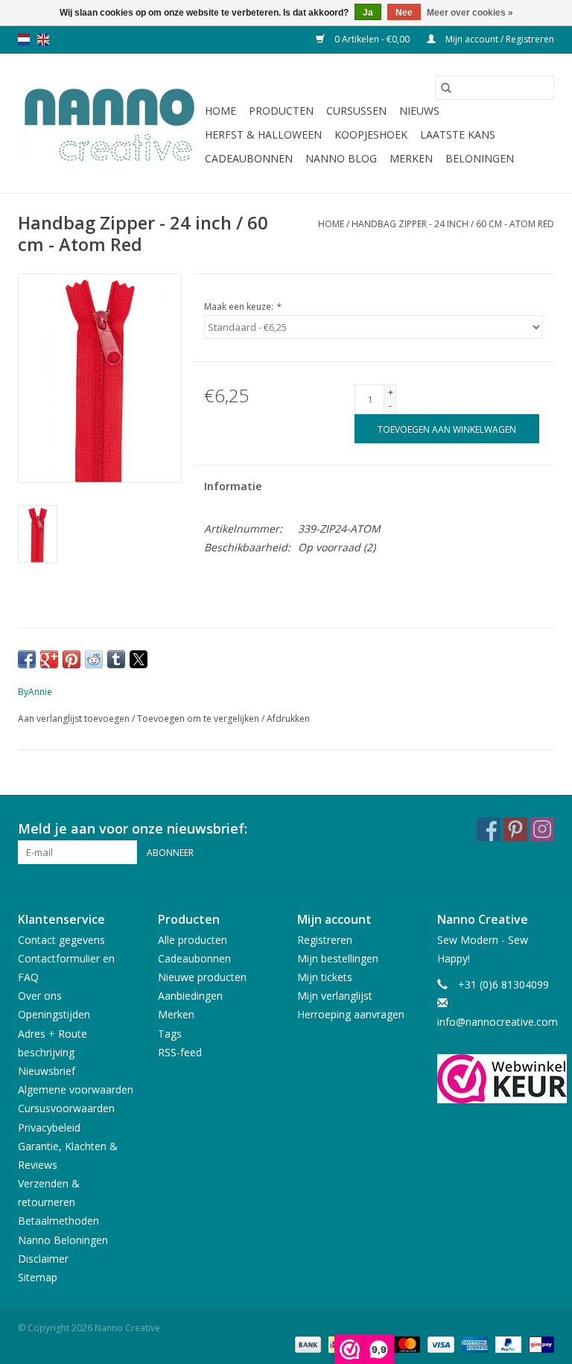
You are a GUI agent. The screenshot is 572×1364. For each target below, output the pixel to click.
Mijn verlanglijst (334, 996)
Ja (368, 12)
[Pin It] (71, 659)
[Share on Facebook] (27, 659)
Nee (404, 12)
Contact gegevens (61, 940)
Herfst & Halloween (263, 134)
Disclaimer (43, 1259)
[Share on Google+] (49, 659)
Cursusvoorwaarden (66, 1108)
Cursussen (356, 111)
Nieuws (419, 111)
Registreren (324, 940)
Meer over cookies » (470, 12)
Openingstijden (54, 1014)
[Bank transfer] (306, 1343)
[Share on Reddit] (94, 659)
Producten (281, 111)
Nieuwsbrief (46, 1071)
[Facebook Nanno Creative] (488, 829)
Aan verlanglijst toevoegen (75, 718)
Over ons (40, 996)
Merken (411, 158)
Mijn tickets (324, 977)
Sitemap (37, 1277)
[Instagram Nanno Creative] (542, 829)
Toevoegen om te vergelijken (199, 718)
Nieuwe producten (202, 977)
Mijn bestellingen (337, 958)
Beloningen (479, 158)
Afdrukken (288, 718)
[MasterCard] (405, 1343)
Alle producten (192, 940)
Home (220, 111)
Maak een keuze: (242, 306)
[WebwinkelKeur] (496, 1078)
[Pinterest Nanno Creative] (515, 829)
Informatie (232, 486)
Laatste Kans (457, 134)
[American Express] (473, 1343)
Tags (170, 1034)
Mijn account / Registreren (498, 39)
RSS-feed (180, 1052)
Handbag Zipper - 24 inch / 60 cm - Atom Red (453, 224)
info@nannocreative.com (497, 1022)
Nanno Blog (341, 158)
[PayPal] (507, 1343)
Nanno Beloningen (63, 1240)
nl (24, 39)
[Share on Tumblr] (116, 659)
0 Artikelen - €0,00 (372, 39)
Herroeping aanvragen (350, 1014)
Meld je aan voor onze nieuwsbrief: (132, 829)
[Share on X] (138, 659)
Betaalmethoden (58, 1221)
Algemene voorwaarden (75, 1089)
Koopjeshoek (370, 134)
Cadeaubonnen (249, 158)
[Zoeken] (446, 88)
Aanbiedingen (190, 996)
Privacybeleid (49, 1127)
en (43, 39)
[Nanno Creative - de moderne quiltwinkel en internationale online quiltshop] (109, 123)
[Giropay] (539, 1343)
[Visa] (439, 1343)
